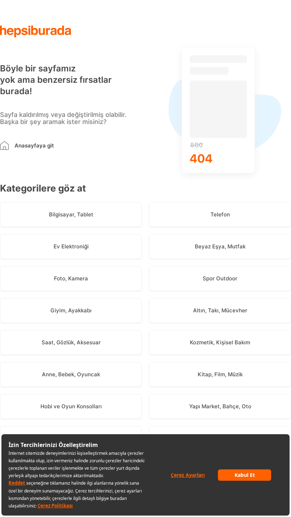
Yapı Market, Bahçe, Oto (220, 406)
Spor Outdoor (220, 278)
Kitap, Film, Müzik (220, 374)
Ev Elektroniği (71, 246)
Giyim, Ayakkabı (71, 310)
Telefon (220, 214)
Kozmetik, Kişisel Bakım (220, 342)
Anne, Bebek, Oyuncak (71, 374)
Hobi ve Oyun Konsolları (71, 406)
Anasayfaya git (34, 145)
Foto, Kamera (71, 278)
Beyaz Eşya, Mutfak (220, 246)
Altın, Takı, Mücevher (220, 310)
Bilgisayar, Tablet (71, 214)
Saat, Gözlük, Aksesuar (71, 342)
